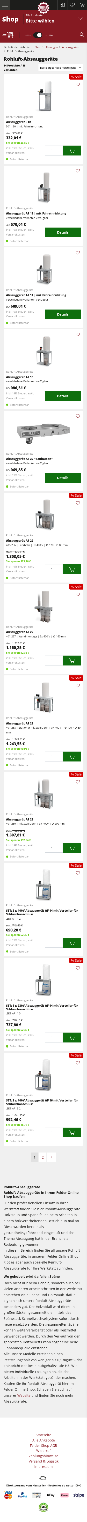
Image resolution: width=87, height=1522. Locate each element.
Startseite (43, 1435)
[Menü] (5, 5)
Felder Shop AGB (43, 1445)
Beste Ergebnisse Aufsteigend (58, 67)
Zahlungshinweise (43, 1456)
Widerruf (43, 1450)
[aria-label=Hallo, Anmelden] (62, 5)
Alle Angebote (43, 1440)
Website (23, 1395)
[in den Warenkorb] (72, 150)
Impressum (43, 1466)
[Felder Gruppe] (43, 9)
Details (62, 232)
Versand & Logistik (43, 1461)
